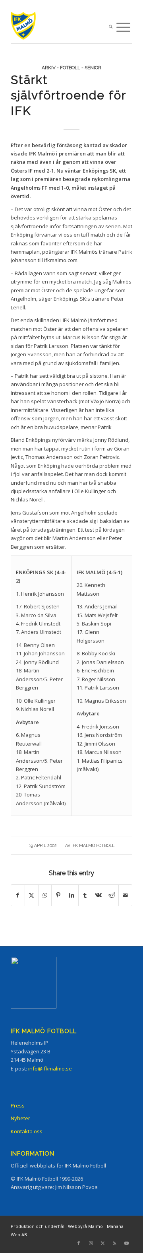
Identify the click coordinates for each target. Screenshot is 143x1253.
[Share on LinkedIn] (71, 895)
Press (18, 1105)
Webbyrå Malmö (85, 1226)
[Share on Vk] (98, 895)
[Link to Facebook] (79, 1243)
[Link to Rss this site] (114, 1243)
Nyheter (20, 1118)
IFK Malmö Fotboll (93, 845)
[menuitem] (110, 27)
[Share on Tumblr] (85, 895)
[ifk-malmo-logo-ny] (59, 27)
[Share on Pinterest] (58, 895)
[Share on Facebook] (18, 895)
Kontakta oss (27, 1131)
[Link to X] (102, 1243)
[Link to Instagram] (91, 1243)
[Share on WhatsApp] (45, 895)
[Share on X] (31, 895)
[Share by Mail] (125, 895)
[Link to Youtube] (126, 1243)
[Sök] (110, 27)
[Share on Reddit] (111, 895)
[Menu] (123, 27)
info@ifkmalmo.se (50, 1068)
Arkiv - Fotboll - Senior (71, 67)
